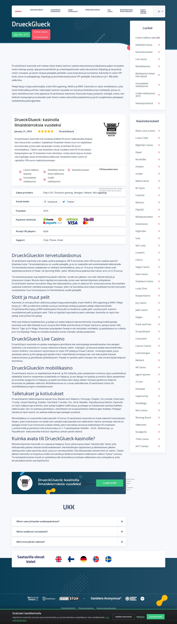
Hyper (139, 152)
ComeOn (140, 252)
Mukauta (141, 616)
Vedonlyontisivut (144, 103)
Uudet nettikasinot (73, 11)
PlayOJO (140, 209)
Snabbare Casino (144, 281)
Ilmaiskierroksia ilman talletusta (126, 11)
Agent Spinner (143, 374)
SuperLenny (142, 396)
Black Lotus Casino (145, 130)
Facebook (52, 201)
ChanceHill (141, 338)
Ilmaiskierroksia (144, 44)
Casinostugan (143, 353)
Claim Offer (109, 483)
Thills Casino (142, 439)
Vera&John (141, 431)
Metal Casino (142, 180)
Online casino (41, 31)
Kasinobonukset (36, 10)
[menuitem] (159, 11)
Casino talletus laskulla (143, 11)
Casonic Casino (143, 345)
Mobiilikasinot (143, 66)
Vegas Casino (142, 266)
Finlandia (140, 388)
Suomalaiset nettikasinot (55, 11)
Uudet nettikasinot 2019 (145, 95)
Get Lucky (141, 245)
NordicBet (141, 159)
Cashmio (140, 195)
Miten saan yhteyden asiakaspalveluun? (38, 521)
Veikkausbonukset (92, 10)
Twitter (70, 201)
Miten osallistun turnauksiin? (32, 531)
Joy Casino (141, 302)
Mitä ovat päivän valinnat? (31, 541)
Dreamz (140, 166)
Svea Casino (142, 274)
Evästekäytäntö (68, 608)
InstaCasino (142, 223)
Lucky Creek (142, 137)
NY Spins (140, 188)
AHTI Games (142, 446)
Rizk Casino (141, 410)
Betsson (140, 202)
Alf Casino (141, 367)
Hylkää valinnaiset (123, 616)
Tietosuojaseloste (86, 608)
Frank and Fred (143, 324)
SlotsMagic (141, 403)
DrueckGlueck (143, 331)
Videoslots (141, 424)
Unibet (139, 173)
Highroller (141, 231)
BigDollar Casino (144, 145)
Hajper (139, 317)
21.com (139, 381)
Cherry (139, 259)
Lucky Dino (141, 288)
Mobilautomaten (144, 216)
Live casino (110, 11)
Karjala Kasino (143, 295)
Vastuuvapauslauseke (106, 608)
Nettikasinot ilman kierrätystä (145, 75)
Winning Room (143, 417)
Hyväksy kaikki (155, 616)
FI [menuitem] (159, 11)
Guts (138, 238)
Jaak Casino (142, 310)
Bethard (140, 360)
